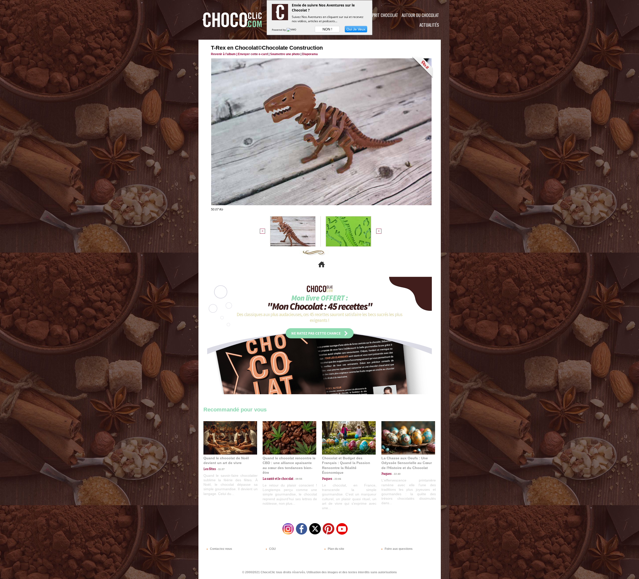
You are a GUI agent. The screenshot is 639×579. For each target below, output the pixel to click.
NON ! (327, 29)
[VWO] (292, 29)
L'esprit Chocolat (382, 15)
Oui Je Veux (355, 29)
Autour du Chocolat (420, 15)
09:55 (297, 479)
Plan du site (335, 549)
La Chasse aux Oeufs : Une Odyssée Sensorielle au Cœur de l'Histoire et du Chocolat (406, 463)
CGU (272, 549)
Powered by (279, 29)
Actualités (429, 25)
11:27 (220, 469)
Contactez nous (220, 549)
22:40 (396, 474)
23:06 (336, 479)
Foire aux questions (398, 549)
